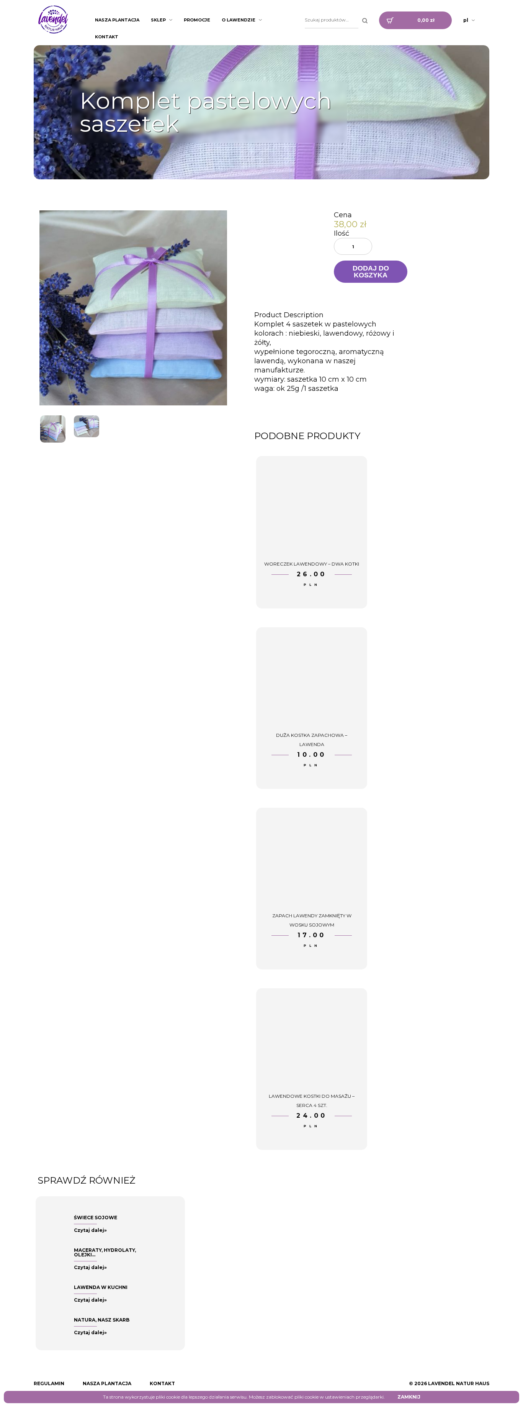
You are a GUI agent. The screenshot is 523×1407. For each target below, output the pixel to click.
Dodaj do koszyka (371, 271)
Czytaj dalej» (90, 1230)
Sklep (158, 20)
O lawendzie (238, 20)
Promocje (197, 20)
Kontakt (106, 36)
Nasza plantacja (117, 20)
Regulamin (49, 1383)
